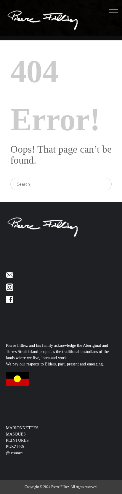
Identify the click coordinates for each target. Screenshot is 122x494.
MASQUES (16, 434)
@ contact (14, 453)
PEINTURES (17, 440)
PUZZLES (15, 446)
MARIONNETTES (22, 428)
